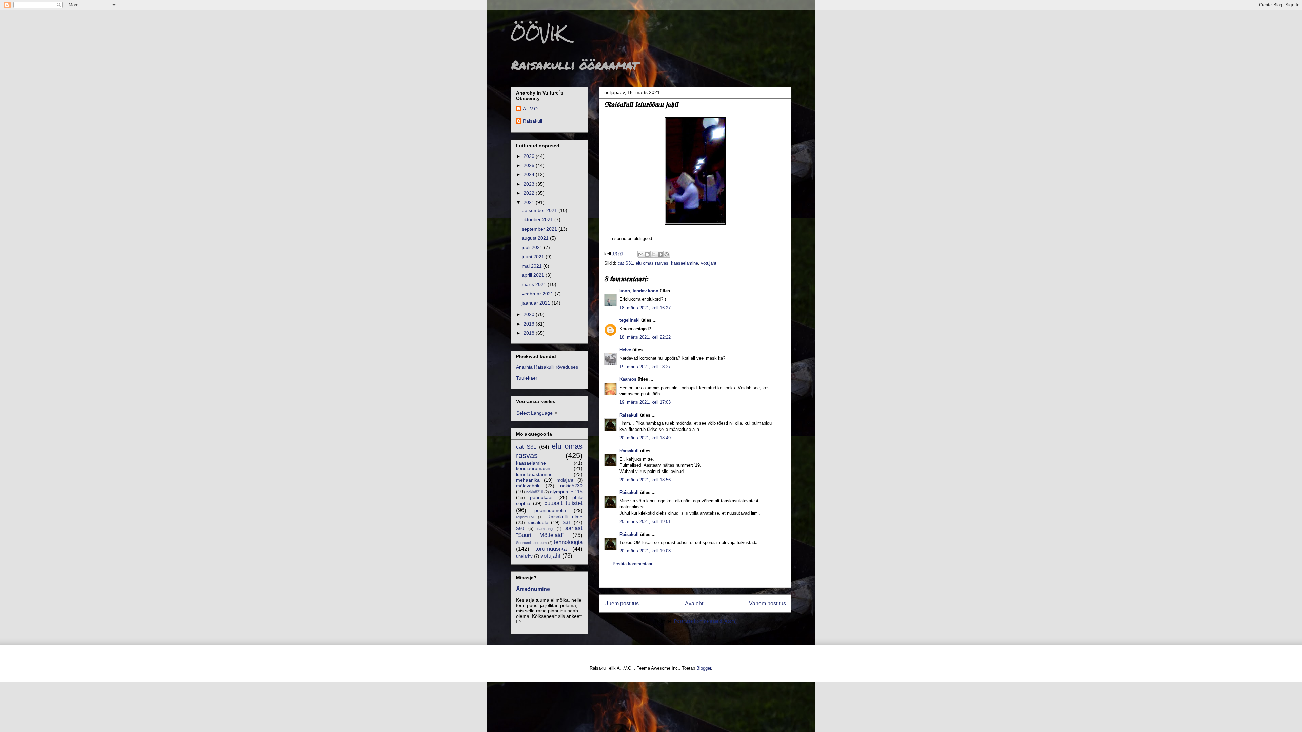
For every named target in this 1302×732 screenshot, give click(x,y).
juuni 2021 (534, 256)
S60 (520, 528)
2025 (530, 165)
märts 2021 (535, 284)
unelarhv (524, 556)
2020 (530, 314)
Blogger (703, 668)
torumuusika (551, 549)
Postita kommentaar (632, 563)
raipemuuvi (525, 517)
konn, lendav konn (638, 290)
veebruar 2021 (538, 293)
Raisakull (629, 415)
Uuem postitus (621, 603)
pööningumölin (550, 510)
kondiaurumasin (533, 468)
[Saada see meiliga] (640, 254)
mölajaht (565, 480)
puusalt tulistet (563, 503)
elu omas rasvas (652, 263)
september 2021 (540, 229)
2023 (530, 184)
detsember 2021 (540, 210)
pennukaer (541, 497)
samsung (545, 529)
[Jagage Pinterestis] (666, 254)
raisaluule (538, 522)
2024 (530, 174)
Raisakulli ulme (565, 516)
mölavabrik (527, 485)
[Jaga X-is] (653, 254)
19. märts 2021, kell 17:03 (645, 402)
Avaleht (694, 603)
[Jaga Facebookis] (660, 254)
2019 (530, 324)
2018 (530, 333)
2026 (530, 156)
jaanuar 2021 (537, 303)
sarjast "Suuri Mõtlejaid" (549, 531)
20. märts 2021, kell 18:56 (645, 479)
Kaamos (627, 379)
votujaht (708, 263)
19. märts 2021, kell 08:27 (645, 366)
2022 (530, 193)
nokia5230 (571, 485)
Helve (625, 349)
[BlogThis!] (647, 254)
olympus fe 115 (566, 491)
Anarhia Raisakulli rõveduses (547, 367)
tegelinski (629, 320)
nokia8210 (534, 492)
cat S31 (625, 263)
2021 (530, 202)
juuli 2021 (533, 247)
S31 (567, 522)
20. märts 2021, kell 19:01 (645, 521)
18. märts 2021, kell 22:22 (645, 337)
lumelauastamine (534, 474)
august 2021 (536, 238)
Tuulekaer (526, 378)
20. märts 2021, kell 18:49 (645, 437)
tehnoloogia (568, 542)
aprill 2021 (534, 275)
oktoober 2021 (538, 219)
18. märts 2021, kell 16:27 (645, 307)
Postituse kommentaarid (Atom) (705, 621)
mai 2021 (532, 266)
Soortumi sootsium (531, 543)
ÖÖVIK (538, 33)
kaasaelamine (684, 263)
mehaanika (528, 480)
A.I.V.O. (531, 108)
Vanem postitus (767, 603)
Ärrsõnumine (533, 589)
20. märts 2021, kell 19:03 (645, 550)
